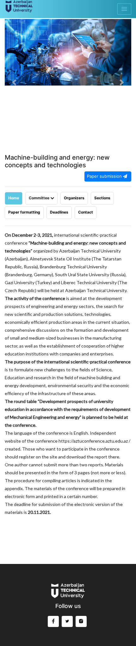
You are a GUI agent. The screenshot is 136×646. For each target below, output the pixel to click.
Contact (85, 212)
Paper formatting (24, 212)
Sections (102, 197)
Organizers (74, 197)
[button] (14, 82)
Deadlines (59, 212)
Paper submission (105, 176)
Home (13, 197)
